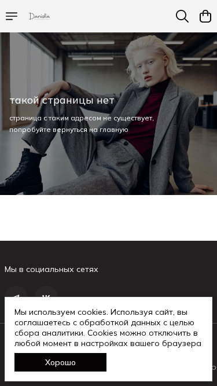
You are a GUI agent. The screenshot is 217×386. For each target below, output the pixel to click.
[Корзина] (205, 16)
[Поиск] (182, 16)
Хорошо (60, 362)
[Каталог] (12, 16)
